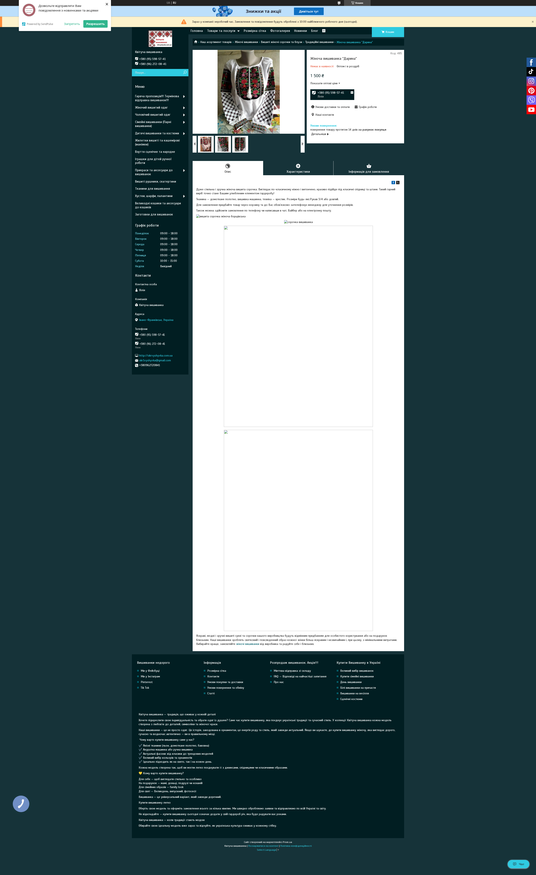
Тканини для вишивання (152, 189)
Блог (314, 31)
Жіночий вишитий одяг (151, 107)
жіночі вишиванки (247, 644)
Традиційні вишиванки (319, 42)
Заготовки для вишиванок (154, 214)
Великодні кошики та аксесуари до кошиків (158, 205)
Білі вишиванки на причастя (358, 688)
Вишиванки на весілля (354, 693)
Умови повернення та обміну (225, 688)
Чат (521, 864)
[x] (397, 183)
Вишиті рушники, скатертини (155, 181)
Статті (211, 693)
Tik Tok (145, 688)
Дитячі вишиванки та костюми (157, 133)
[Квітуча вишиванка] (160, 38)
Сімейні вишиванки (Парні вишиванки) (153, 124)
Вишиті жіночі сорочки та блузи (281, 42)
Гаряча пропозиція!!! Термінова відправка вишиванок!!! (157, 98)
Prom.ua (287, 842)
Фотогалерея (280, 31)
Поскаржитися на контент (263, 845)
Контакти (213, 676)
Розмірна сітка (255, 31)
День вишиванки (351, 682)
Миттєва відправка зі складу (292, 671)
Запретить (72, 24)
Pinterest (147, 682)
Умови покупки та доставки (225, 682)
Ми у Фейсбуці (150, 671)
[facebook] (393, 183)
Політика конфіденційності (296, 845)
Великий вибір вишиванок (357, 671)
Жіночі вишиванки (246, 42)
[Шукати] (184, 72)
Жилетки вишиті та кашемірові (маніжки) (157, 142)
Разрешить (95, 24)
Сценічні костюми (351, 699)
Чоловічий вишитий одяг (152, 115)
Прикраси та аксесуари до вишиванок (154, 172)
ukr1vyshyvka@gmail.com (155, 360)
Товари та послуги (221, 31)
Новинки (300, 31)
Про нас (279, 682)
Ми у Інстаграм (150, 676)
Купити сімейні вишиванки (357, 676)
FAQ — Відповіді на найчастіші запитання (300, 676)
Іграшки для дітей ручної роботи (153, 161)
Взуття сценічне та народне (155, 152)
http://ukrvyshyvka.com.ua (156, 355)
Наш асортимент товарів (216, 42)
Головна (197, 31)
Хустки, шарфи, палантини (154, 196)
